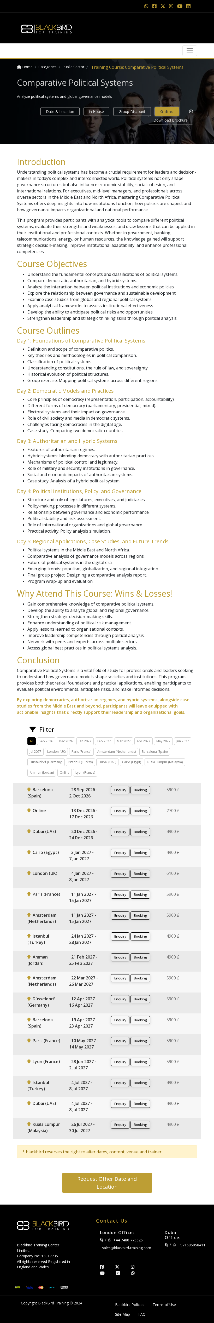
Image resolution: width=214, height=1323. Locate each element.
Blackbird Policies (129, 1304)
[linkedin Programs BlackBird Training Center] (188, 6)
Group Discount (132, 111)
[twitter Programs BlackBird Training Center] (163, 6)
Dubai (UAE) (44, 831)
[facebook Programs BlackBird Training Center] (155, 6)
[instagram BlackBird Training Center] (132, 1267)
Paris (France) (46, 894)
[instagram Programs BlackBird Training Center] (172, 6)
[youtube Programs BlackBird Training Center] (180, 6)
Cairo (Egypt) (46, 852)
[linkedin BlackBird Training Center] (118, 1273)
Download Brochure (170, 120)
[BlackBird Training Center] (47, 27)
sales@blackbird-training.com (126, 1247)
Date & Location (60, 111)
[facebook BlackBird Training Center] (102, 1267)
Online (167, 111)
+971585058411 (191, 1244)
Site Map (122, 1314)
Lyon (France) (46, 1061)
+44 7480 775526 (128, 1240)
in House (96, 111)
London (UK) (45, 873)
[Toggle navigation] (189, 50)
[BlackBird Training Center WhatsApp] (147, 6)
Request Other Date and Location (107, 1182)
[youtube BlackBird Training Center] (102, 1273)
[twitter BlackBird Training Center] (117, 1267)
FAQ (142, 1314)
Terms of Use (164, 1304)
